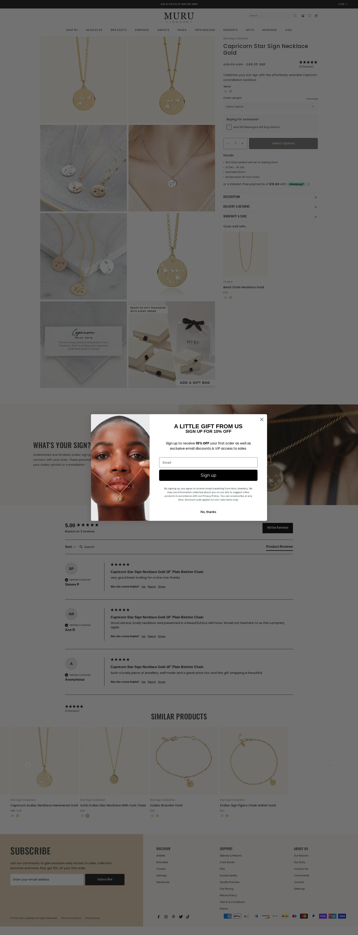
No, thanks (208, 511)
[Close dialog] (261, 419)
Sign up (208, 475)
